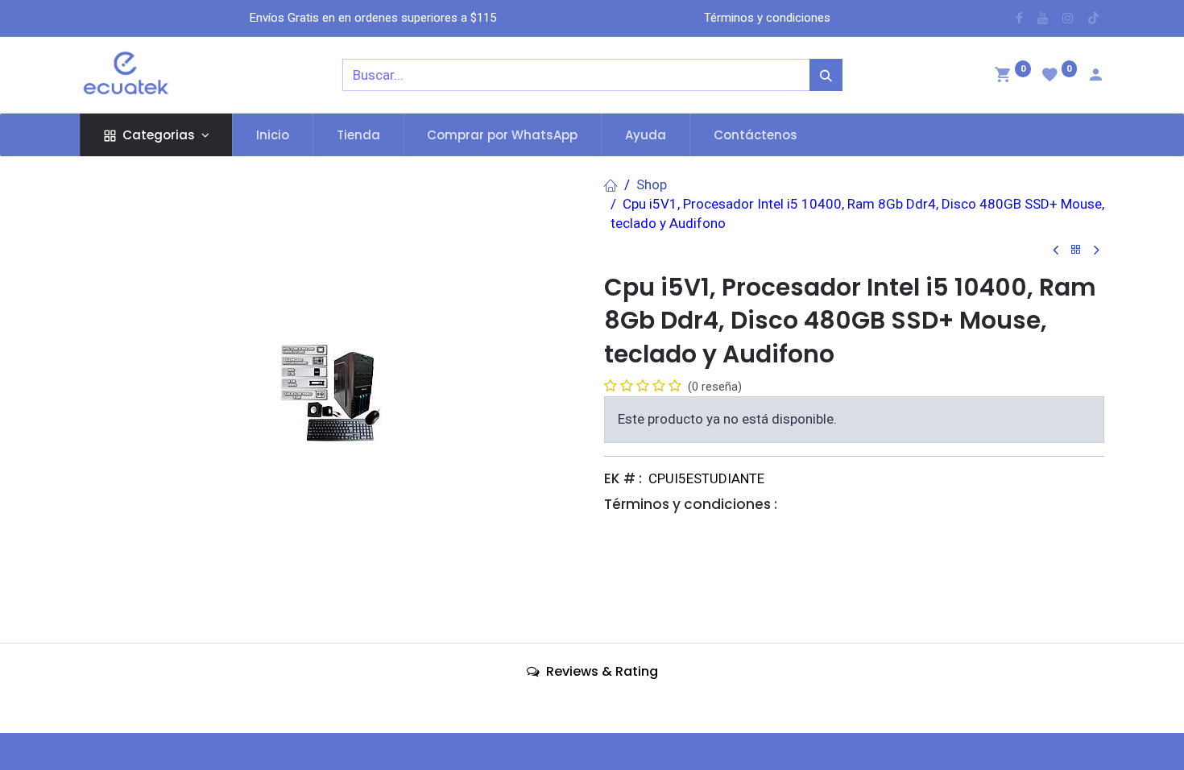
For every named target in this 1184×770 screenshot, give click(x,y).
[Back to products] (1076, 250)
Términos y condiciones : (690, 504)
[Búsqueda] (825, 75)
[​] (1019, 18)
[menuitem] (273, 135)
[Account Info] (1095, 76)
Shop (651, 184)
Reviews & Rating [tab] (600, 671)
